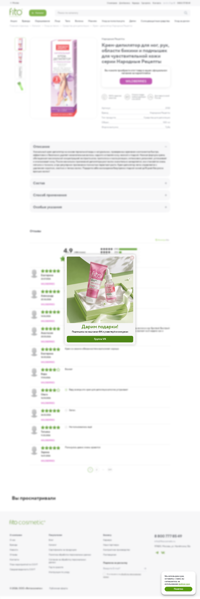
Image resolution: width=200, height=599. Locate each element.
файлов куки (184, 584)
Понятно (178, 589)
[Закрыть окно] (132, 258)
